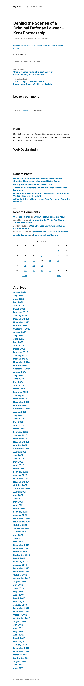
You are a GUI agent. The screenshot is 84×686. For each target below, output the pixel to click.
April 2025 (18, 345)
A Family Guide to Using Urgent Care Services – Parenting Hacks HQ (41, 200)
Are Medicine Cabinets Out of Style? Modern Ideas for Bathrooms (40, 188)
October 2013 (20, 575)
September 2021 (21, 488)
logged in (26, 111)
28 (42, 271)
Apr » (59, 276)
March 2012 (19, 638)
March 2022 (19, 468)
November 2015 (21, 548)
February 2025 (20, 352)
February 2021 (20, 512)
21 (42, 266)
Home (38, 61)
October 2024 (20, 365)
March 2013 (19, 598)
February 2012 (20, 641)
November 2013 (21, 571)
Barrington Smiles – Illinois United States (33, 184)
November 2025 (21, 322)
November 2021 (21, 482)
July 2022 (18, 455)
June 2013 (18, 588)
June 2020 (18, 538)
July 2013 (18, 585)
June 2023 (18, 418)
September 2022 (21, 448)
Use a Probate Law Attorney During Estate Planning (39, 227)
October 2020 (20, 525)
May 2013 (18, 591)
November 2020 (21, 522)
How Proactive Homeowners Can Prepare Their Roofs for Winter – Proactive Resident (41, 194)
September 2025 (21, 329)
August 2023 (19, 412)
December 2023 (21, 398)
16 (58, 261)
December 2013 (21, 568)
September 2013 (21, 578)
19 (25, 266)
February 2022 (20, 472)
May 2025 (18, 342)
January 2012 (20, 645)
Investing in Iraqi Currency (46, 235)
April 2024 (18, 385)
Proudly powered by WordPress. (29, 679)
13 (34, 261)
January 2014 (20, 565)
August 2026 (19, 292)
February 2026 (20, 312)
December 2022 (21, 438)
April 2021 (18, 505)
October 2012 (20, 615)
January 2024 (20, 395)
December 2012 (21, 608)
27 (34, 271)
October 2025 (20, 325)
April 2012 (18, 635)
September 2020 (21, 528)
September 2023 (21, 408)
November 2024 (21, 362)
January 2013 (20, 605)
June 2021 (18, 498)
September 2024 (21, 369)
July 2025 (18, 335)
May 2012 (18, 631)
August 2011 (19, 661)
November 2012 (21, 611)
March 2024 (19, 388)
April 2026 (18, 305)
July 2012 (18, 625)
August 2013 (19, 581)
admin (17, 38)
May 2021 (18, 502)
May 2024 (18, 382)
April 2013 (18, 595)
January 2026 (20, 315)
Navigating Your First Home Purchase (50, 231)
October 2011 (20, 654)
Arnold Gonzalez (21, 235)
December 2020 (21, 518)
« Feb (24, 276)
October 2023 (20, 405)
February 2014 (20, 561)
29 (50, 271)
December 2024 (21, 359)
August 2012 (19, 621)
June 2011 (18, 668)
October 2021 (20, 485)
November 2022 (21, 442)
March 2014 (19, 558)
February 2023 (20, 432)
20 (34, 266)
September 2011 (21, 658)
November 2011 (21, 651)
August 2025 (19, 332)
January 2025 (20, 355)
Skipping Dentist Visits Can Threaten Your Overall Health (40, 221)
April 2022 (18, 465)
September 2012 (21, 618)
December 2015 (21, 545)
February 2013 (20, 601)
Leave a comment (42, 38)
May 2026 (18, 302)
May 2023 (18, 422)
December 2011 (21, 648)
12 (25, 261)
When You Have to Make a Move (49, 217)
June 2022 (18, 458)
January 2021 (20, 515)
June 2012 (18, 628)
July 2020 (18, 535)
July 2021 (18, 495)
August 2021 (19, 492)
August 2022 (19, 452)
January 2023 (20, 435)
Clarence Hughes (21, 217)
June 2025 (18, 339)
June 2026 (18, 299)
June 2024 (18, 378)
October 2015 (20, 551)
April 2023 (18, 425)
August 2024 (19, 372)
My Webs (17, 6)
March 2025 (19, 349)
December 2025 (21, 319)
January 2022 (20, 475)
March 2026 (19, 309)
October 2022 (20, 445)
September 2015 (21, 555)
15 (50, 261)
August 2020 (19, 531)
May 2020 (18, 541)
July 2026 (18, 295)
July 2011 (18, 664)
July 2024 (18, 375)
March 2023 (19, 428)
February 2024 (20, 392)
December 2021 (21, 478)
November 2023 (21, 402)
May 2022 (18, 462)
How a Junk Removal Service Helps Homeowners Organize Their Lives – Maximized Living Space (37, 179)
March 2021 (19, 508)
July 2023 (18, 415)
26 (25, 271)
